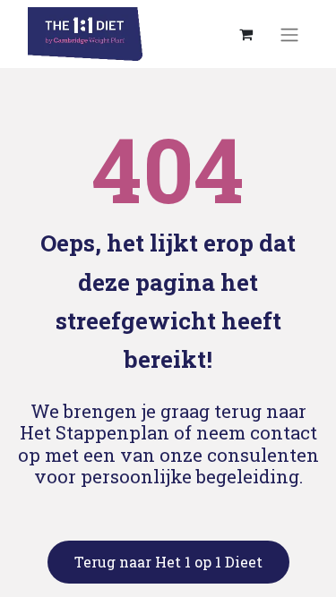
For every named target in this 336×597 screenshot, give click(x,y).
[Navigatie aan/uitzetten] (289, 34)
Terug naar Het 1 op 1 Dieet (168, 561)
